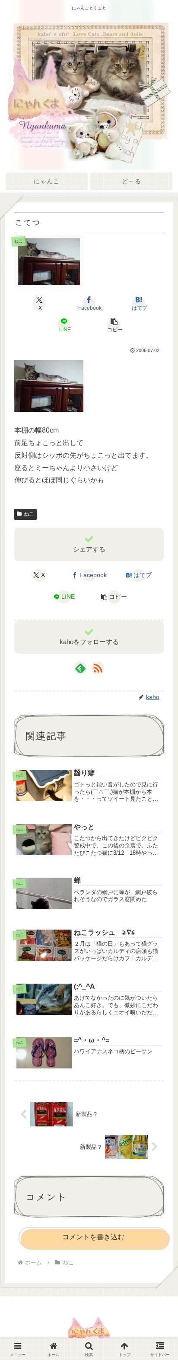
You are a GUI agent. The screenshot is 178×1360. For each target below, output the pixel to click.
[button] (113, 325)
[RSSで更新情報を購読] (98, 668)
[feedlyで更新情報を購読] (80, 668)
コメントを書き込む (93, 1237)
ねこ (29, 514)
